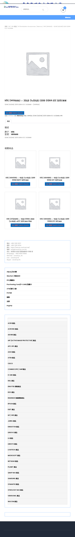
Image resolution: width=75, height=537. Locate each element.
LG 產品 (10, 438)
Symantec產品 (13, 484)
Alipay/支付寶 (12, 272)
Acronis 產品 (13, 329)
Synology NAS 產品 (15, 490)
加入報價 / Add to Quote (14, 113)
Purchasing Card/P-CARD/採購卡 (19, 284)
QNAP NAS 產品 (13, 473)
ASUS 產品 (11, 352)
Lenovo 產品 (12, 432)
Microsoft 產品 (14, 455)
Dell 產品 (11, 381)
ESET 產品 (11, 409)
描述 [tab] (8, 121)
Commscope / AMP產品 (17, 369)
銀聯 (8, 297)
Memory (39, 26)
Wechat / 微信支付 (13, 276)
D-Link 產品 (12, 375)
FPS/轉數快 (11, 280)
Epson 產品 (12, 404)
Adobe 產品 (12, 335)
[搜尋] (43, 10)
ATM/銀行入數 (12, 289)
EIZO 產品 (11, 392)
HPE (61, 116)
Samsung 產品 (13, 478)
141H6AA (29, 116)
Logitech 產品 (13, 450)
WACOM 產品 (12, 501)
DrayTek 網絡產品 (14, 386)
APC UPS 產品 (13, 346)
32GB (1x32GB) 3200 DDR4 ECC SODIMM (46, 116)
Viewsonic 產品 (14, 496)
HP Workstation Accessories (27, 26)
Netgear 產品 (13, 461)
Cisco (10, 363)
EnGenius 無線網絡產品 (16, 398)
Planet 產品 (12, 467)
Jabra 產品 (12, 421)
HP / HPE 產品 (13, 26)
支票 (8, 301)
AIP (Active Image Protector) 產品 (22, 340)
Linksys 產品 (12, 444)
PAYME (9, 293)
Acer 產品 (11, 323)
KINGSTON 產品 (13, 427)
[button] (37, 17)
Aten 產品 (11, 358)
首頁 (6, 26)
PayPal (9, 306)
